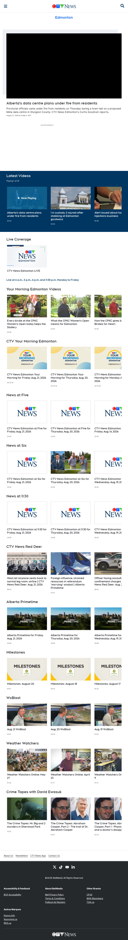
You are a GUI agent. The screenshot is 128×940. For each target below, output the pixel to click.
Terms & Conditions (55, 898)
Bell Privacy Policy (54, 894)
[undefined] (27, 204)
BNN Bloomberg (95, 898)
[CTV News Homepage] (64, 6)
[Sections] (5, 6)
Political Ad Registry (55, 902)
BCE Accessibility (12, 894)
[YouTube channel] (67, 867)
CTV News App (38, 855)
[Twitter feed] (55, 867)
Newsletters (22, 855)
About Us (8, 855)
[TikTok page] (61, 867)
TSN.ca (90, 902)
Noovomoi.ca (10, 919)
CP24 (89, 894)
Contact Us (54, 855)
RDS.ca (7, 923)
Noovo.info (9, 915)
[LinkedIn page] (73, 867)
